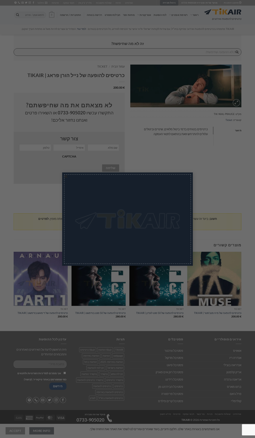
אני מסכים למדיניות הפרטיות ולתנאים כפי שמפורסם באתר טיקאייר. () (114, 230)
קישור (106, 233)
